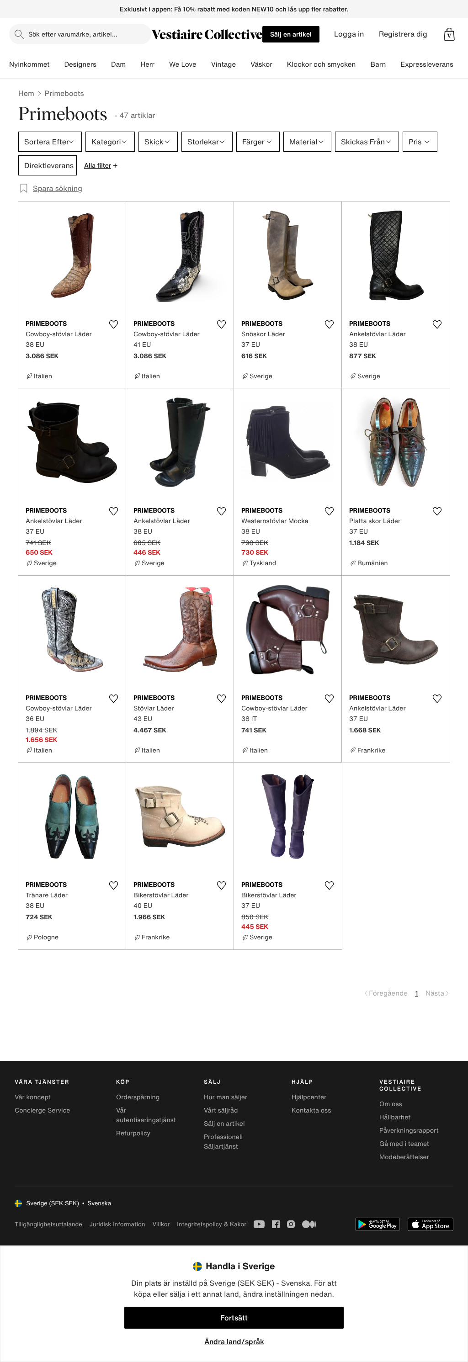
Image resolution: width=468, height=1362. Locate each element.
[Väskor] (279, 64)
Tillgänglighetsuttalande (48, 1224)
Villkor (161, 1224)
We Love (183, 64)
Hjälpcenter (309, 1097)
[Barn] (393, 64)
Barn (378, 64)
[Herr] (161, 64)
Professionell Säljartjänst (223, 1141)
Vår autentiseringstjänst (146, 1115)
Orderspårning (138, 1097)
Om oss (390, 1104)
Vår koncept (33, 1097)
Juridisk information (117, 1224)
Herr (147, 64)
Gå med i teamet (404, 1144)
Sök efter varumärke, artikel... (72, 34)
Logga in (349, 34)
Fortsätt (234, 1317)
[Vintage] (243, 64)
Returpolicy (133, 1133)
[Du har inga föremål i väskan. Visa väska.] (449, 34)
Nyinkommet (29, 64)
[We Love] (203, 64)
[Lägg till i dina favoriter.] (113, 324)
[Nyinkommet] (56, 64)
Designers (80, 64)
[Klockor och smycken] (363, 64)
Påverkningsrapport (409, 1130)
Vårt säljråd (221, 1110)
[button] (449, 34)
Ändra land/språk (234, 1341)
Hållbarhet (394, 1117)
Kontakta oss (311, 1110)
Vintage (223, 64)
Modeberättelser (404, 1157)
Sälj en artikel (291, 34)
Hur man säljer (225, 1097)
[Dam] (133, 64)
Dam (118, 64)
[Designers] (103, 64)
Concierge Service (42, 1110)
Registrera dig (403, 34)
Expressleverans (426, 64)
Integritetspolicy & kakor (211, 1224)
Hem (26, 93)
